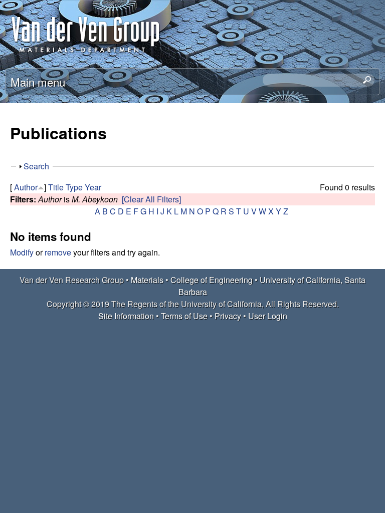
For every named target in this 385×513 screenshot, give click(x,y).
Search (36, 166)
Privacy (228, 316)
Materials (147, 280)
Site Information (126, 316)
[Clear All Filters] (151, 199)
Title (56, 187)
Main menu (38, 82)
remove (58, 252)
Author (26, 187)
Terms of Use (184, 316)
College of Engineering (211, 280)
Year (93, 187)
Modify (22, 252)
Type (74, 187)
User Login (267, 316)
